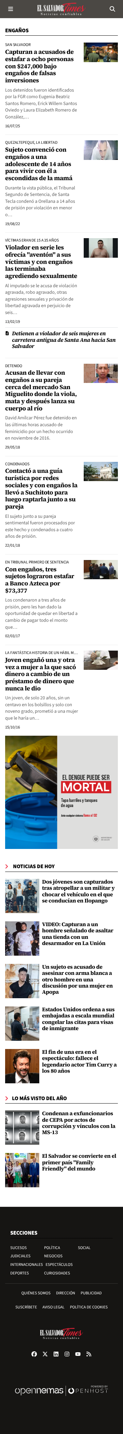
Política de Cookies (89, 1307)
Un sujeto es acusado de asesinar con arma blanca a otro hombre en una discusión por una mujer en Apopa (77, 979)
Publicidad (91, 1293)
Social (84, 1248)
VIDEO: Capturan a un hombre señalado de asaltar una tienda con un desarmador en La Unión (77, 934)
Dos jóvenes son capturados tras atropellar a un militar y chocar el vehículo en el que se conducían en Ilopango (78, 891)
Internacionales (26, 1265)
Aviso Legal (53, 1307)
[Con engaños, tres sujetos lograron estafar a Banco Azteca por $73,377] (101, 569)
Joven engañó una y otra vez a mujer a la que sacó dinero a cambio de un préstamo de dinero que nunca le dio (40, 674)
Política (52, 1248)
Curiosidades (57, 1273)
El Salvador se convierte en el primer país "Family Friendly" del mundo (79, 1162)
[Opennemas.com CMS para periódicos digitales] (61, 1398)
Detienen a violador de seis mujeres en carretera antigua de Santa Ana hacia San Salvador (63, 340)
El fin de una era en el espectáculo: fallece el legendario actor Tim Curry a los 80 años (79, 1061)
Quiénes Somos (36, 1293)
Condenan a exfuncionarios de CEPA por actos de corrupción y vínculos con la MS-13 (78, 1123)
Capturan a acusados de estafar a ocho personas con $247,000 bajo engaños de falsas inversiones (39, 66)
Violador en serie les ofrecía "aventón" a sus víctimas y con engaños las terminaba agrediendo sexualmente (41, 261)
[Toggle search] (112, 9)
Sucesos (18, 1248)
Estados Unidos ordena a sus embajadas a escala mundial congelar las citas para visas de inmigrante (78, 1019)
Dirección (65, 1293)
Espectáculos (59, 1265)
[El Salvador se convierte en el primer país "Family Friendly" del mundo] (22, 1170)
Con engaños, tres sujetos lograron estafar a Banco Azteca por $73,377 (39, 580)
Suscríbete (26, 1307)
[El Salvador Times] (61, 9)
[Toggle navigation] (10, 9)
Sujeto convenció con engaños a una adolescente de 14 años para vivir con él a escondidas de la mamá (38, 164)
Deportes (19, 1273)
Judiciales (20, 1256)
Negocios (53, 1256)
